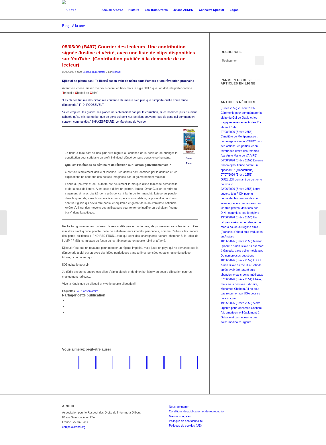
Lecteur (87, 72)
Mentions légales (180, 416)
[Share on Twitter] (68, 312)
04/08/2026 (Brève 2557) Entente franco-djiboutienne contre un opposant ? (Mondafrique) (242, 165)
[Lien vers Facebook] (254, 9)
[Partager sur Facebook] (68, 300)
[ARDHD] (69, 10)
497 (79, 291)
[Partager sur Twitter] (68, 306)
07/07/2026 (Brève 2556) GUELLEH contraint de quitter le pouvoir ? (241, 179)
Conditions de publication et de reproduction (197, 411)
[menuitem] (112, 10)
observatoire (90, 291)
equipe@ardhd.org (73, 427)
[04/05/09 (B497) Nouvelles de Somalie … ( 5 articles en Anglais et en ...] (3, 222)
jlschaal (116, 72)
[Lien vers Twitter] (260, 9)
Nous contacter (179, 406)
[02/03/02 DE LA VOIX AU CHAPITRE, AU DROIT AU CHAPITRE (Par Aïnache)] (138, 362)
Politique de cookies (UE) (185, 425)
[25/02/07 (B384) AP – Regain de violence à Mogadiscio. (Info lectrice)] (155, 362)
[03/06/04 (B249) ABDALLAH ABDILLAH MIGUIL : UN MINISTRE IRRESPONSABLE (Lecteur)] (121, 362)
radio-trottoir (98, 72)
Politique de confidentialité (186, 421)
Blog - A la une (73, 26)
